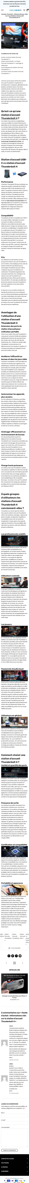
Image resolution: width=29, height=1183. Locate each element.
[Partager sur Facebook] (8, 955)
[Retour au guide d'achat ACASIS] (14, 963)
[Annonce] (14, 3)
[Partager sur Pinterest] (16, 955)
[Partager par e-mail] (20, 955)
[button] (21, 10)
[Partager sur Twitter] (12, 955)
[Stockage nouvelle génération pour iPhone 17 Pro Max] (23, 963)
